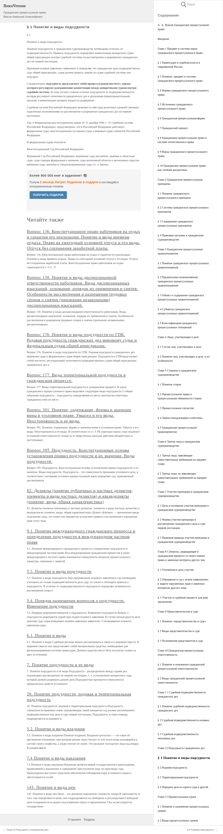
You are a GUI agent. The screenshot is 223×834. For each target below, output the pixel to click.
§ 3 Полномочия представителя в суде (180, 640)
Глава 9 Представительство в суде (178, 611)
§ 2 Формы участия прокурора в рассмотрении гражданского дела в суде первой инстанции (181, 524)
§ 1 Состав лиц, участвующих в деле (179, 346)
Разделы (89, 819)
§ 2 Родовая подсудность (172, 767)
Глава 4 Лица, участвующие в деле (178, 337)
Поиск (187, 4)
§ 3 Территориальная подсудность (178, 777)
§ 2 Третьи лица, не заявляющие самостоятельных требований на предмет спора (182, 478)
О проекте (74, 819)
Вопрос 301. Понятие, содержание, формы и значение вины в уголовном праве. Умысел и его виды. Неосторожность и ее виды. (79, 415)
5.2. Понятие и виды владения (56, 728)
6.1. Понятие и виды (46, 635)
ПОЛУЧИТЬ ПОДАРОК (48, 194)
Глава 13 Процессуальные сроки (177, 796)
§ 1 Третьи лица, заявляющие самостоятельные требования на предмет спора (182, 459)
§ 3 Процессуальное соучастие (176, 408)
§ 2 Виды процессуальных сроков (178, 820)
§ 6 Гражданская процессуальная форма (181, 118)
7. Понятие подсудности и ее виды (60, 664)
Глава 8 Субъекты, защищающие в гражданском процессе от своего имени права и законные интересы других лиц (181, 556)
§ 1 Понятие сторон (169, 384)
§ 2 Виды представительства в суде (179, 631)
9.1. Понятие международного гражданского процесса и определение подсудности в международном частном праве (81, 536)
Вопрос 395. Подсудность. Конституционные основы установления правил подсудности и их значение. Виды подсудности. (81, 455)
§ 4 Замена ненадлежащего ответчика (180, 418)
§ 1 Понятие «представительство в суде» (182, 621)
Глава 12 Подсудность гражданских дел (181, 748)
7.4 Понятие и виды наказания (56, 758)
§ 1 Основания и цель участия (176, 569)
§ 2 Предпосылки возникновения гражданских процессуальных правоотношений (178, 281)
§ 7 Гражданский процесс (173, 128)
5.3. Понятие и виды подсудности (59, 571)
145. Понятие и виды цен (51, 787)
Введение (163, 39)
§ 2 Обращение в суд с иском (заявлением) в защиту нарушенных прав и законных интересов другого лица (183, 583)
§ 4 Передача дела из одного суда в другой (183, 787)
